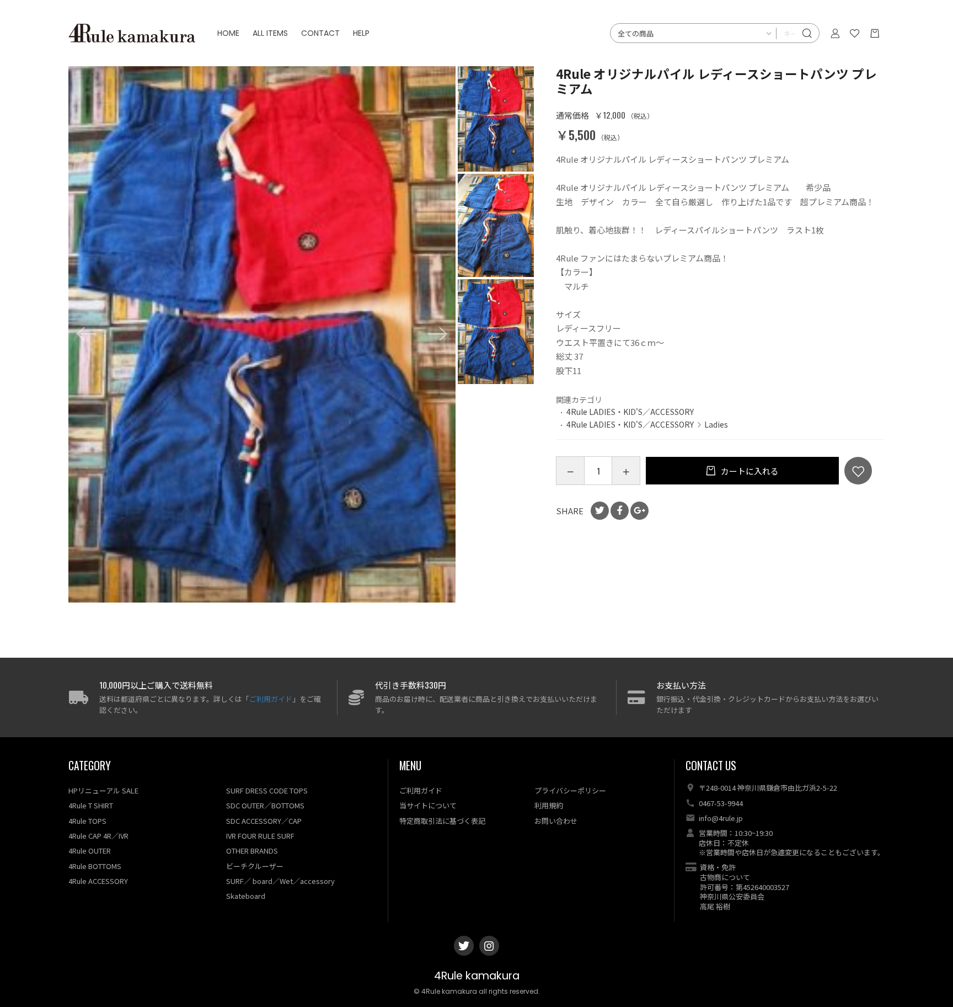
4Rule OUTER (89, 850)
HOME (228, 33)
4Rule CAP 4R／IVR (98, 835)
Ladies (716, 424)
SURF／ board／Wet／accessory (280, 881)
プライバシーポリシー (570, 790)
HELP (361, 33)
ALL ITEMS (270, 33)
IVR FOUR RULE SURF (260, 835)
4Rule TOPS (87, 821)
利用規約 (548, 805)
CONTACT (320, 33)
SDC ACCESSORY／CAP (264, 821)
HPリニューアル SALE (103, 790)
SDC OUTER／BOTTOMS (265, 805)
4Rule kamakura (477, 975)
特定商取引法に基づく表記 (442, 821)
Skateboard (245, 896)
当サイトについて (428, 805)
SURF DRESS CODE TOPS (267, 790)
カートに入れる (749, 471)
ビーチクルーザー (254, 866)
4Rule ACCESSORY (98, 881)
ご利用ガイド (270, 699)
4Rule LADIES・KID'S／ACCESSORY (630, 411)
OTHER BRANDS (252, 850)
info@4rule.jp (721, 818)
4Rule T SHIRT (90, 805)
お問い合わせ (555, 821)
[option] (262, 334)
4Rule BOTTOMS (94, 866)
